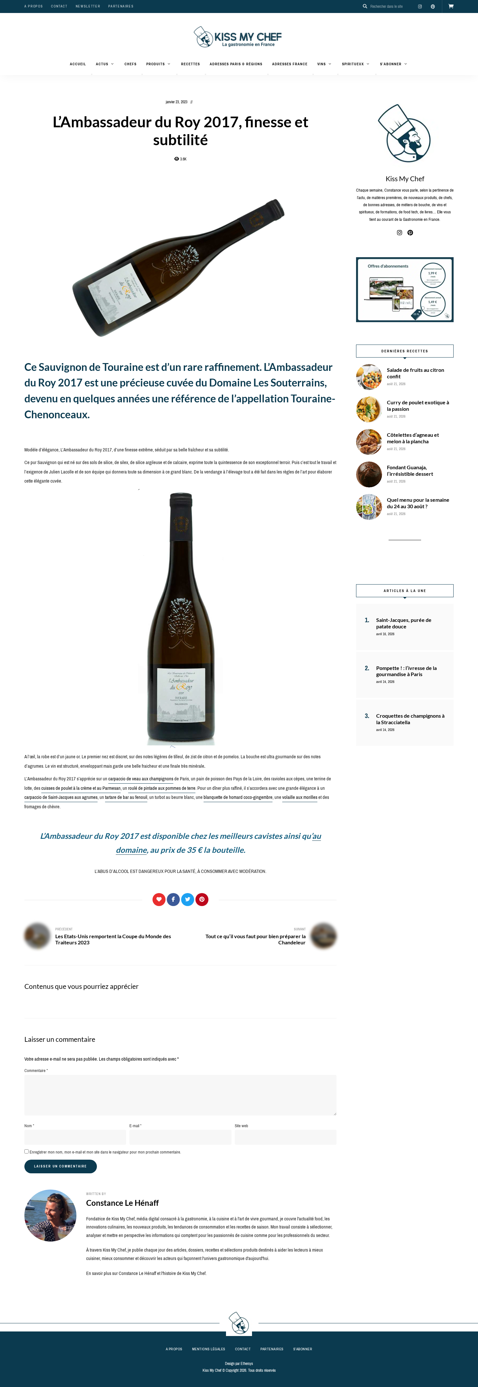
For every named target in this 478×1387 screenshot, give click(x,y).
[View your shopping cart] (451, 6)
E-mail (135, 1125)
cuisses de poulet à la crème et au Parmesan (81, 788)
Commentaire (36, 1070)
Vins (321, 64)
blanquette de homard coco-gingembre (238, 797)
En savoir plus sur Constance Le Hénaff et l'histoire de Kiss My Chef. (146, 1273)
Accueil (78, 64)
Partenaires (121, 6)
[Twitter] (187, 899)
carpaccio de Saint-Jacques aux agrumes (61, 797)
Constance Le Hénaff (122, 1202)
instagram (419, 6)
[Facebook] (173, 899)
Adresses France (290, 64)
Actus (102, 64)
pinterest (432, 6)
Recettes (190, 64)
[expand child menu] (91, 74)
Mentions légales (208, 1349)
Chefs (131, 64)
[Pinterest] (201, 899)
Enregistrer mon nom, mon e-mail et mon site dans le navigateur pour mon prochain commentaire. (105, 1152)
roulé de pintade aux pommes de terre (161, 788)
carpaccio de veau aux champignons (140, 778)
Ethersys (247, 1363)
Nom (29, 1125)
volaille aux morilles (299, 797)
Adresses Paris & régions (236, 64)
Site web (241, 1125)
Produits (155, 64)
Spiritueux (353, 64)
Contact (59, 6)
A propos (33, 6)
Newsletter (88, 6)
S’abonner (391, 64)
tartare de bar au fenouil (126, 797)
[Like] (159, 899)
